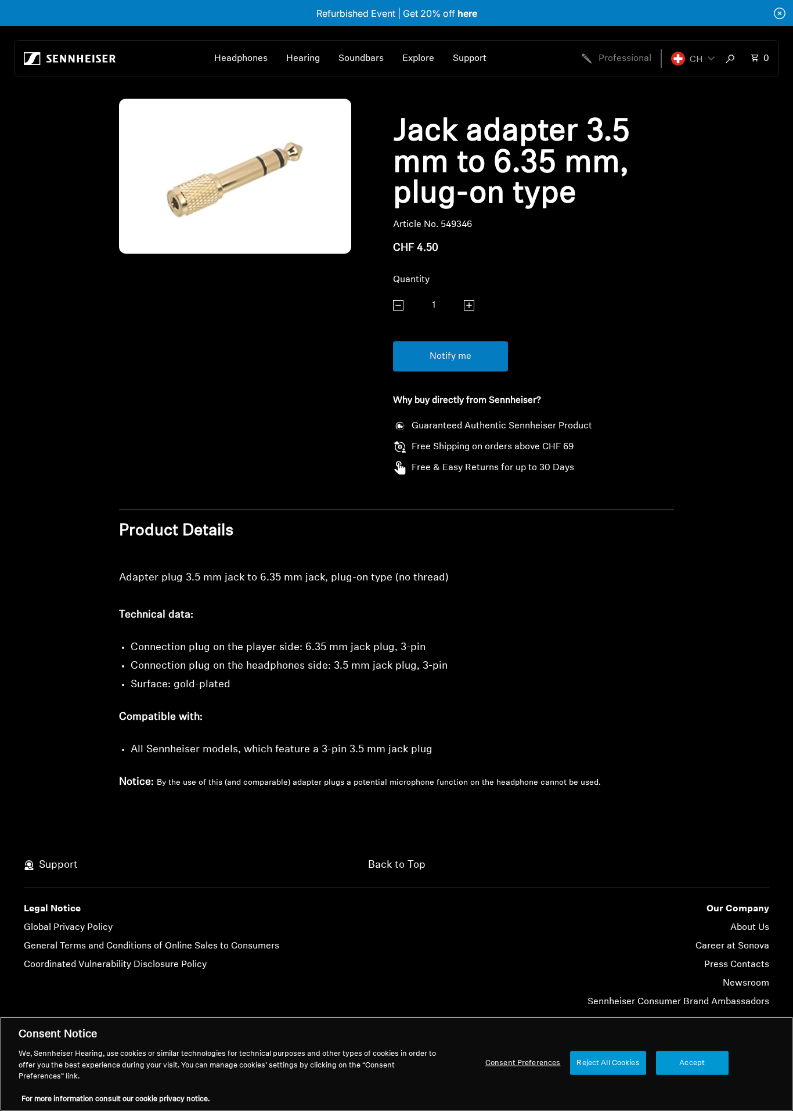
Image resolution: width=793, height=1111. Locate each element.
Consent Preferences (522, 1062)
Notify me (450, 356)
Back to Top (397, 865)
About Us (749, 927)
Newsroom (746, 983)
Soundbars (361, 58)
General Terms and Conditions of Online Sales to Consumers (151, 946)
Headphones (241, 58)
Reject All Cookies (607, 1062)
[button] (693, 59)
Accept (692, 1062)
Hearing (303, 58)
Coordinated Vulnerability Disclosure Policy (115, 964)
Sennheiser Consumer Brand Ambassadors (678, 1002)
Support (469, 58)
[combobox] (732, 58)
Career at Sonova (732, 946)
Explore (418, 58)
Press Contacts (736, 964)
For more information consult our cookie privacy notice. (115, 1099)
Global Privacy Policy (68, 927)
